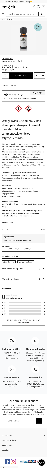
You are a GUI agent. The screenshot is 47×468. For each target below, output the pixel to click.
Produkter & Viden (9, 440)
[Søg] (41, 14)
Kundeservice (7, 445)
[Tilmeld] (39, 421)
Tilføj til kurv (20, 75)
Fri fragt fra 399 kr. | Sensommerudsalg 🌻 (17, 2)
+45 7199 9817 (31, 384)
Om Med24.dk (7, 435)
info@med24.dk (37, 386)
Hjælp (41, 462)
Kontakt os (6, 450)
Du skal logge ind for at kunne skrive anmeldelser (23, 321)
